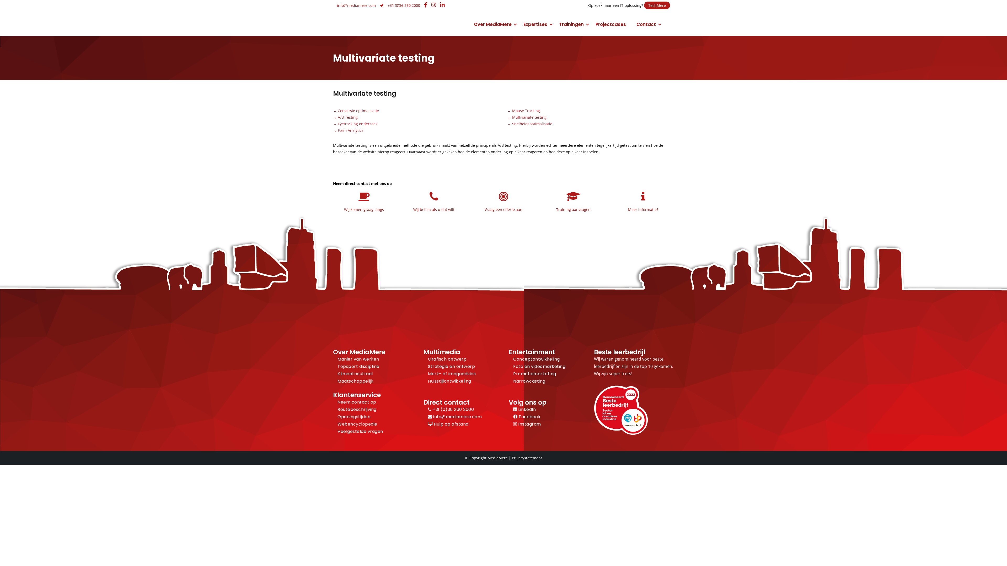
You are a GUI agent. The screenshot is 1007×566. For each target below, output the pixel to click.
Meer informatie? (643, 209)
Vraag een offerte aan (503, 209)
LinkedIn (526, 409)
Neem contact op (357, 402)
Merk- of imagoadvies (452, 374)
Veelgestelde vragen (360, 431)
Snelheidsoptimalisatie (532, 123)
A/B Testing (348, 117)
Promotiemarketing (534, 374)
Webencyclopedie (357, 424)
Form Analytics (350, 130)
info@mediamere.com (356, 5)
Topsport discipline (358, 366)
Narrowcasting (529, 381)
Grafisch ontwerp (447, 359)
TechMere (657, 5)
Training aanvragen (573, 209)
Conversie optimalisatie (358, 110)
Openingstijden (354, 417)
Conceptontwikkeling (536, 359)
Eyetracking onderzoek (357, 123)
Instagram (529, 424)
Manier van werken (358, 359)
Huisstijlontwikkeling (449, 381)
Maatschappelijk (356, 381)
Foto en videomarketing (539, 366)
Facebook (529, 417)
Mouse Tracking (526, 110)
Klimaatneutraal (355, 374)
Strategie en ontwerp (451, 366)
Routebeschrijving (357, 409)
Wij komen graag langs (364, 209)
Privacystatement (527, 457)
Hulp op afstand (451, 424)
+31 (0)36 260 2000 (404, 5)
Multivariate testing (529, 117)
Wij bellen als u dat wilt (433, 209)
